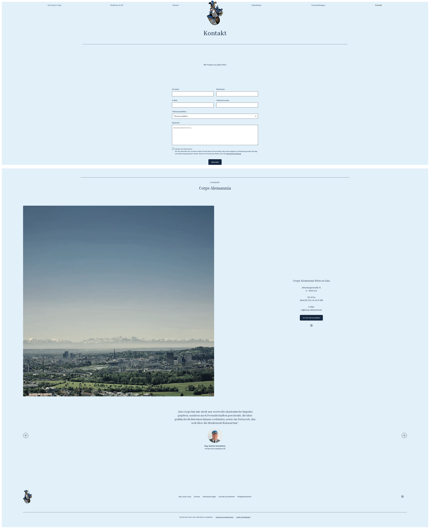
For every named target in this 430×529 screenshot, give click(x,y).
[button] (25, 435)
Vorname (175, 89)
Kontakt (378, 5)
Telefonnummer (222, 100)
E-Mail (174, 100)
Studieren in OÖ (116, 5)
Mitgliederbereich (244, 496)
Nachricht (176, 123)
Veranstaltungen (318, 5)
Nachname (220, 89)
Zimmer (175, 5)
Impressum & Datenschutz (224, 517)
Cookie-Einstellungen (243, 517)
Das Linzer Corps (54, 5)
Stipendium (256, 5)
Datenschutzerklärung (233, 154)
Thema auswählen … (180, 111)
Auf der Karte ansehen (311, 318)
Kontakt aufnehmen (227, 496)
